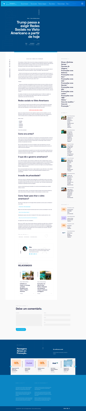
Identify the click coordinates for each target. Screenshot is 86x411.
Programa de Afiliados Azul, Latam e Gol (66, 369)
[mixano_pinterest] (67, 408)
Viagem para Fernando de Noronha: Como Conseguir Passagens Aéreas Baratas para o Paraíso (70, 165)
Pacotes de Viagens (61, 3)
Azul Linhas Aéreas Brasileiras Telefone (69, 235)
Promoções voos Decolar (67, 84)
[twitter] (31, 254)
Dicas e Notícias (52, 3)
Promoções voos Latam (67, 92)
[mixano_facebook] (64, 408)
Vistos (67, 3)
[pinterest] (35, 254)
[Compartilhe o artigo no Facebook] (10, 66)
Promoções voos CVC (67, 80)
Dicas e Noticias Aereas (35, 18)
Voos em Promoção (24, 3)
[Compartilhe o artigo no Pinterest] (10, 63)
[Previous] (10, 366)
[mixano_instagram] (69, 408)
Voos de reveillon (34, 3)
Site (44, 322)
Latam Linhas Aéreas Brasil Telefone (70, 220)
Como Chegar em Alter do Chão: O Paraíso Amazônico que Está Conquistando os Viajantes (70, 150)
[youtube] (33, 254)
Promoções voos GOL (67, 88)
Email (45, 317)
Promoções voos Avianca (67, 71)
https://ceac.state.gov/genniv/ (24, 212)
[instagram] (36, 254)
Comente (17, 312)
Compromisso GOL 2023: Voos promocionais (70, 211)
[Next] (75, 366)
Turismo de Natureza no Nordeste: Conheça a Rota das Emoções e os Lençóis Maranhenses (70, 180)
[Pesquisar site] (82, 3)
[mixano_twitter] (66, 408)
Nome (45, 312)
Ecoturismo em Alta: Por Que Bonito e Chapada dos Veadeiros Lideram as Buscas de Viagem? (42, 287)
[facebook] (29, 254)
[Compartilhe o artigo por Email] (10, 60)
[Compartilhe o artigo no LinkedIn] (10, 61)
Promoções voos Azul (67, 76)
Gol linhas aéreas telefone (69, 227)
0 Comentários (31, 44)
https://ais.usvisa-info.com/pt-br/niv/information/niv (28, 217)
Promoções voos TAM (67, 97)
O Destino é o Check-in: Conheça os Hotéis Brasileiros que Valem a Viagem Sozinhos (25, 287)
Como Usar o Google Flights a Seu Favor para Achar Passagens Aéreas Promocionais (70, 193)
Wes (26, 44)
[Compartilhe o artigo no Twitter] (10, 65)
